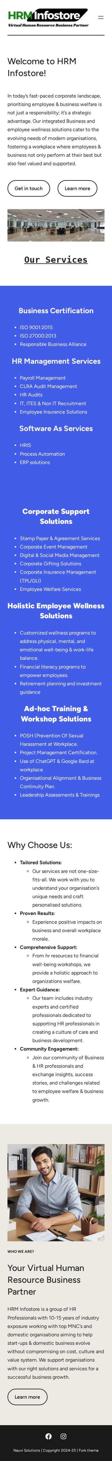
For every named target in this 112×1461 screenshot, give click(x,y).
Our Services (56, 260)
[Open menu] (101, 17)
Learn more (77, 188)
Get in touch (29, 188)
